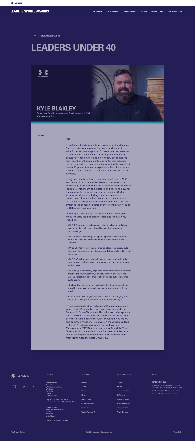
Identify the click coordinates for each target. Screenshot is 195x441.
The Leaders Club (123, 391)
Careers (84, 391)
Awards (119, 386)
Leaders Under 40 (129, 11)
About (83, 386)
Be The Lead (121, 395)
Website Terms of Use (88, 412)
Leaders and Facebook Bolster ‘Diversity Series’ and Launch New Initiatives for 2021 (167, 386)
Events (119, 382)
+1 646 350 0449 (62, 420)
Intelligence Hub (122, 408)
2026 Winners (97, 11)
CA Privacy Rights (87, 403)
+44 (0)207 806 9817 (63, 400)
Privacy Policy (86, 399)
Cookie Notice (86, 408)
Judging (143, 11)
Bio (42, 135)
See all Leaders (50, 35)
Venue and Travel (157, 11)
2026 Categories (112, 11)
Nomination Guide (175, 11)
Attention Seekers (123, 403)
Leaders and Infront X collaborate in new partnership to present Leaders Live (166, 392)
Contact (84, 382)
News (83, 395)
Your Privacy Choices (18, 432)
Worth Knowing (122, 412)
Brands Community (123, 399)
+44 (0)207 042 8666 (68, 402)
